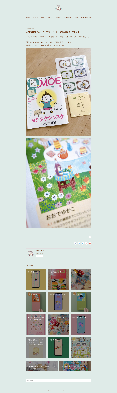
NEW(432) (28, 232)
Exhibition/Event (86, 17)
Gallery (58, 17)
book (76, 17)
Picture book (67, 17)
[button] (28, 17)
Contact (35, 17)
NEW (43, 17)
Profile (28, 17)
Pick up (50, 17)
